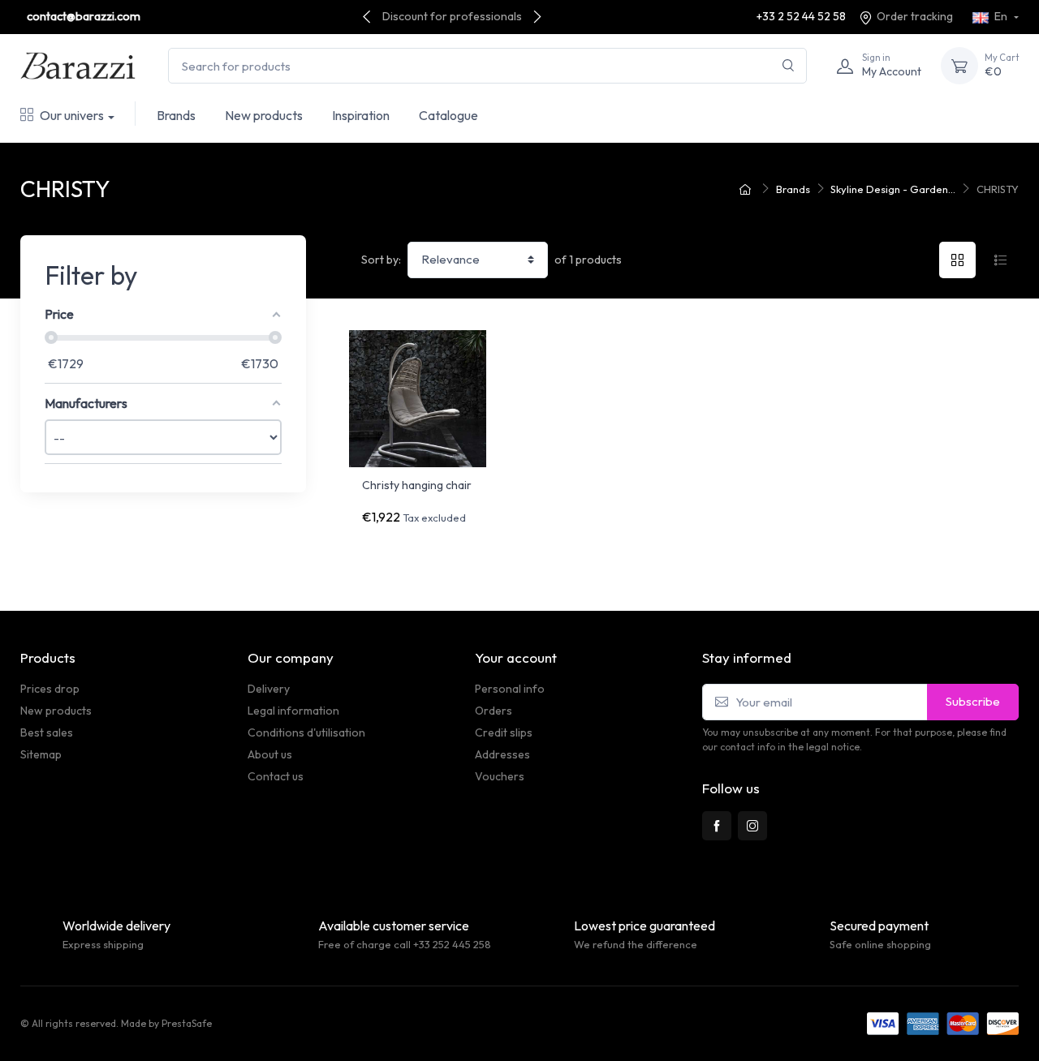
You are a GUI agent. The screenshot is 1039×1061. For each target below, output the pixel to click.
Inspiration (361, 115)
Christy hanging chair (417, 485)
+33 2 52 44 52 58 (801, 16)
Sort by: (381, 259)
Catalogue (448, 115)
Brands (176, 115)
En (1001, 16)
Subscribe (973, 701)
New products (264, 115)
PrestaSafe (187, 1023)
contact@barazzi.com (83, 16)
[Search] (788, 66)
